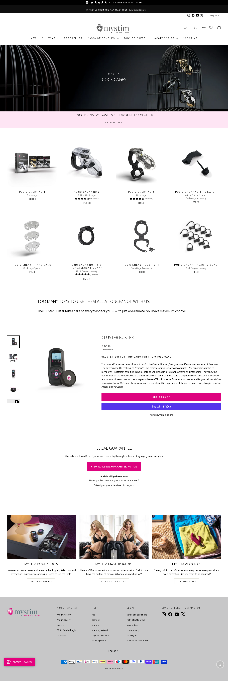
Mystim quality (63, 619)
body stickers (135, 38)
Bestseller (73, 38)
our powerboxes (41, 581)
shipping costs (99, 640)
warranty (96, 625)
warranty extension (101, 630)
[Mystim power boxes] (41, 537)
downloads (62, 635)
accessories (165, 38)
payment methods (100, 635)
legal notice (132, 625)
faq (93, 614)
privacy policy (133, 630)
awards (60, 625)
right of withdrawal (136, 619)
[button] (220, 664)
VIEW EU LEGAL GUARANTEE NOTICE (114, 466)
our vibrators (187, 581)
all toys (49, 38)
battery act (132, 635)
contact (95, 619)
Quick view (32, 185)
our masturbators (114, 581)
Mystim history (63, 614)
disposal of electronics (137, 640)
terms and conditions (137, 614)
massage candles (101, 38)
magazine (190, 38)
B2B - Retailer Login (66, 630)
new (34, 38)
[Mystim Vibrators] (186, 537)
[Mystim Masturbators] (114, 537)
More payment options (161, 414)
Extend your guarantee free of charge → (114, 485)
